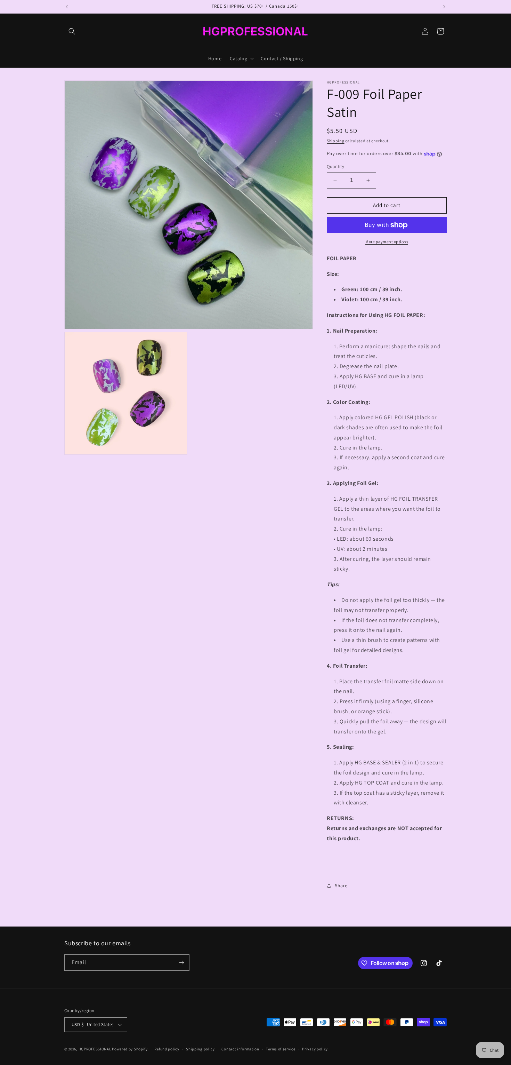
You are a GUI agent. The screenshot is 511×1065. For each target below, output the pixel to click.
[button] (72, 31)
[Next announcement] (444, 6)
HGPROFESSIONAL (95, 1049)
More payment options (386, 241)
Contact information (240, 1049)
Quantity (335, 166)
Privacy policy (315, 1049)
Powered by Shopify (130, 1049)
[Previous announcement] (66, 6)
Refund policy (166, 1049)
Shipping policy (200, 1049)
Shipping (335, 140)
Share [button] (341, 885)
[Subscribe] (181, 962)
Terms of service (280, 1049)
